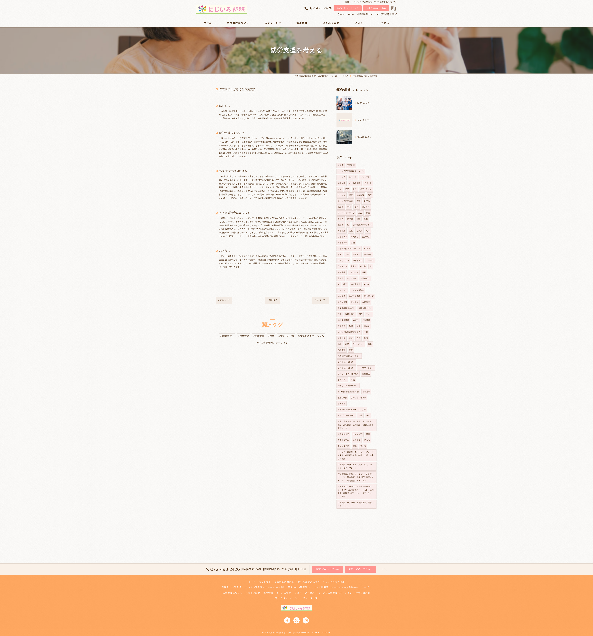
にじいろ (341, 177)
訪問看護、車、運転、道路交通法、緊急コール (356, 504)
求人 (339, 254)
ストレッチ (353, 272)
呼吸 (353, 379)
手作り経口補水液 (358, 397)
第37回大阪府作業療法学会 (349, 332)
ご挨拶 (359, 230)
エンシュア (357, 434)
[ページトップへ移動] (384, 569)
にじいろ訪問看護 (345, 200)
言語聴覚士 (365, 278)
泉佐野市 (368, 254)
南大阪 (367, 326)
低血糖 (340, 224)
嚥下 (345, 284)
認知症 (340, 206)
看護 (355, 189)
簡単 (370, 343)
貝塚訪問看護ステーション (349, 355)
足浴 (368, 230)
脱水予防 (354, 302)
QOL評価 (366, 320)
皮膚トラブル (343, 440)
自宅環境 (366, 302)
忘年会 (340, 278)
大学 (347, 254)
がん (360, 212)
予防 (360, 314)
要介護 (363, 446)
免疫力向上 (355, 284)
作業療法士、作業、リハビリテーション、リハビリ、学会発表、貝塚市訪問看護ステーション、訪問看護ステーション (356, 477)
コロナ (340, 218)
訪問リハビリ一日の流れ (348, 373)
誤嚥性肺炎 (350, 314)
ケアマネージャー (366, 367)
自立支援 (360, 194)
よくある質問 (354, 183)
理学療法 (341, 326)
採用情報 (341, 183)
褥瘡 (358, 200)
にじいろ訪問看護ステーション (351, 171)
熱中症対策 (369, 296)
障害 (351, 194)
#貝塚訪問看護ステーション (272, 343)
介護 (368, 212)
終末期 (363, 266)
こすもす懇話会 (357, 290)
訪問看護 (351, 165)
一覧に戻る (272, 300)
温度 (347, 343)
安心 (356, 206)
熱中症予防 (342, 397)
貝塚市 (340, 165)
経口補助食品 (343, 434)
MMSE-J (356, 320)
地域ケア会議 (354, 296)
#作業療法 (243, 336)
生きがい (366, 236)
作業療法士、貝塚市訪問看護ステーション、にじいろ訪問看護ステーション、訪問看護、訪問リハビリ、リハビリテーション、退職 (356, 491)
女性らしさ (342, 266)
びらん (367, 440)
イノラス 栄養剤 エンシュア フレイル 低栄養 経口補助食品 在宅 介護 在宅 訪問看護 (356, 455)
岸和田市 (356, 254)
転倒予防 (341, 272)
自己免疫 (366, 373)
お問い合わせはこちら (348, 8)
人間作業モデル (365, 308)
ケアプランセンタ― (346, 361)
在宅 (349, 206)
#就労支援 (258, 336)
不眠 (366, 332)
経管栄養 (356, 440)
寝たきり (366, 206)
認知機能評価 (343, 320)
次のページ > (320, 300)
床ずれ (367, 200)
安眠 (358, 218)
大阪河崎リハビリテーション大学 (352, 409)
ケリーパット (358, 343)
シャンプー (342, 290)
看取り (354, 266)
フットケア (342, 236)
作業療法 (354, 236)
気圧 (339, 343)
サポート (368, 183)
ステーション (366, 189)
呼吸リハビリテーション (348, 385)
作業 (351, 350)
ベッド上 (341, 230)
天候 (351, 338)
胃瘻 (368, 434)
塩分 (360, 415)
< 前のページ (224, 300)
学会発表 (366, 391)
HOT (368, 415)
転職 (351, 326)
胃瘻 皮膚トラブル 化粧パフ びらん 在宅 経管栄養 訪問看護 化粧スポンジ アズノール (356, 425)
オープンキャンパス (346, 415)
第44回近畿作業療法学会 (348, 391)
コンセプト (365, 177)
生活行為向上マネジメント (349, 248)
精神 (370, 194)
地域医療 (341, 296)
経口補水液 (342, 302)
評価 (353, 242)
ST (339, 284)
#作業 (271, 336)
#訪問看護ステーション (311, 336)
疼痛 (366, 338)
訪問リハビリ (343, 260)
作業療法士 (342, 242)
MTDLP (367, 248)
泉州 (358, 326)
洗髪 (351, 230)
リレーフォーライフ (346, 212)
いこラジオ (352, 278)
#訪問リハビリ (286, 336)
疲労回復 (341, 338)
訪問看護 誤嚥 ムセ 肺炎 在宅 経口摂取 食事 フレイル (356, 466)
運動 (355, 446)
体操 (364, 272)
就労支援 (341, 350)
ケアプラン (342, 379)
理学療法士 (357, 260)
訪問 (347, 189)
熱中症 (350, 218)
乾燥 (366, 218)
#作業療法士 (227, 336)
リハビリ (341, 194)
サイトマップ (310, 598)
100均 (366, 284)
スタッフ (353, 177)
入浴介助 (370, 260)
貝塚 (339, 189)
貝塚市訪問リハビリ (346, 308)
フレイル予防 (343, 446)
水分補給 (341, 403)
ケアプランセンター (346, 367)
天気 (358, 338)
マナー (369, 314)
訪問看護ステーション (362, 224)
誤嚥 (339, 314)
